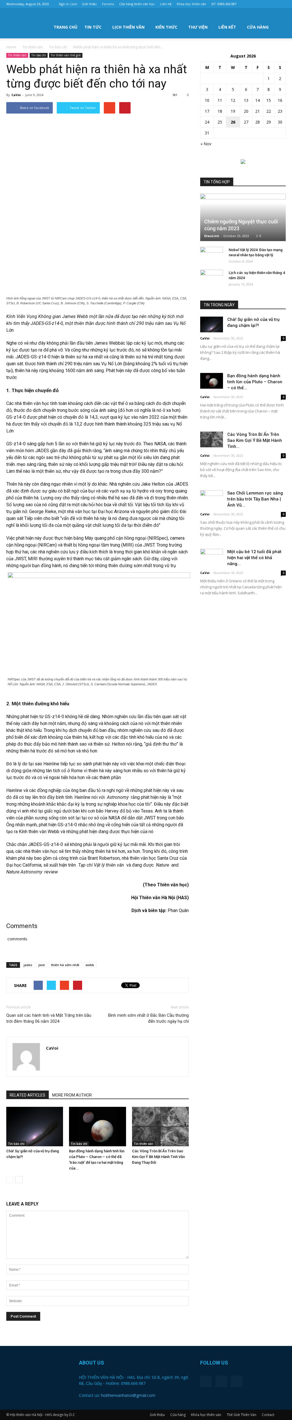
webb (90, 965)
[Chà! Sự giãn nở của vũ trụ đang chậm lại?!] (34, 1126)
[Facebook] (262, 4)
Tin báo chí (38, 55)
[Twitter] (272, 4)
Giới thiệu (89, 4)
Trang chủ (66, 27)
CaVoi (16, 95)
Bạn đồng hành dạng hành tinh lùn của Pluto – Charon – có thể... (254, 381)
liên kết (227, 27)
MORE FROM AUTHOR (72, 1095)
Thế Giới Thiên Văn (241, 1414)
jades (28, 965)
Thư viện (198, 27)
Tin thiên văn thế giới (66, 55)
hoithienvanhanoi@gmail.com (128, 1395)
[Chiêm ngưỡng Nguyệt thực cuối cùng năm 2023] (243, 217)
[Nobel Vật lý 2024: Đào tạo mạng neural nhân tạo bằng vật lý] (211, 255)
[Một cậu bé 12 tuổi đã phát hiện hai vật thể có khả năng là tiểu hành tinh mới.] (211, 557)
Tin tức (93, 27)
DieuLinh (211, 236)
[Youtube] (281, 4)
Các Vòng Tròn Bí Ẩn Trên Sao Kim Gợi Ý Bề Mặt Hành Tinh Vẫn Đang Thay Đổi (158, 1157)
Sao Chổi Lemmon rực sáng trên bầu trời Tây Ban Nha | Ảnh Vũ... (255, 499)
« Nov (205, 143)
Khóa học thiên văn (191, 4)
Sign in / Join (68, 4)
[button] (279, 26)
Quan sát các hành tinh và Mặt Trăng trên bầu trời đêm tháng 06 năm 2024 (48, 1018)
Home (11, 47)
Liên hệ (165, 4)
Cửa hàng (258, 27)
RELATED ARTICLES (27, 1095)
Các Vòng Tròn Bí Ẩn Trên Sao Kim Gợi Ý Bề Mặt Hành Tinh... (254, 440)
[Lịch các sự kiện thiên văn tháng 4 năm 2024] (211, 278)
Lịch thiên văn (128, 27)
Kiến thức (166, 27)
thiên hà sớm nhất (65, 965)
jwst (41, 965)
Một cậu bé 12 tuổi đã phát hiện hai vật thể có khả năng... (254, 557)
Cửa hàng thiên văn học (137, 4)
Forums (108, 4)
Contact (268, 1414)
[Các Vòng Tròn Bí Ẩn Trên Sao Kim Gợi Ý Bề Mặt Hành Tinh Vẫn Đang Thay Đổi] (160, 1126)
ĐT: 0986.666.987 (224, 4)
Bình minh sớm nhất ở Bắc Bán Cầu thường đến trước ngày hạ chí (148, 1018)
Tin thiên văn (17, 55)
